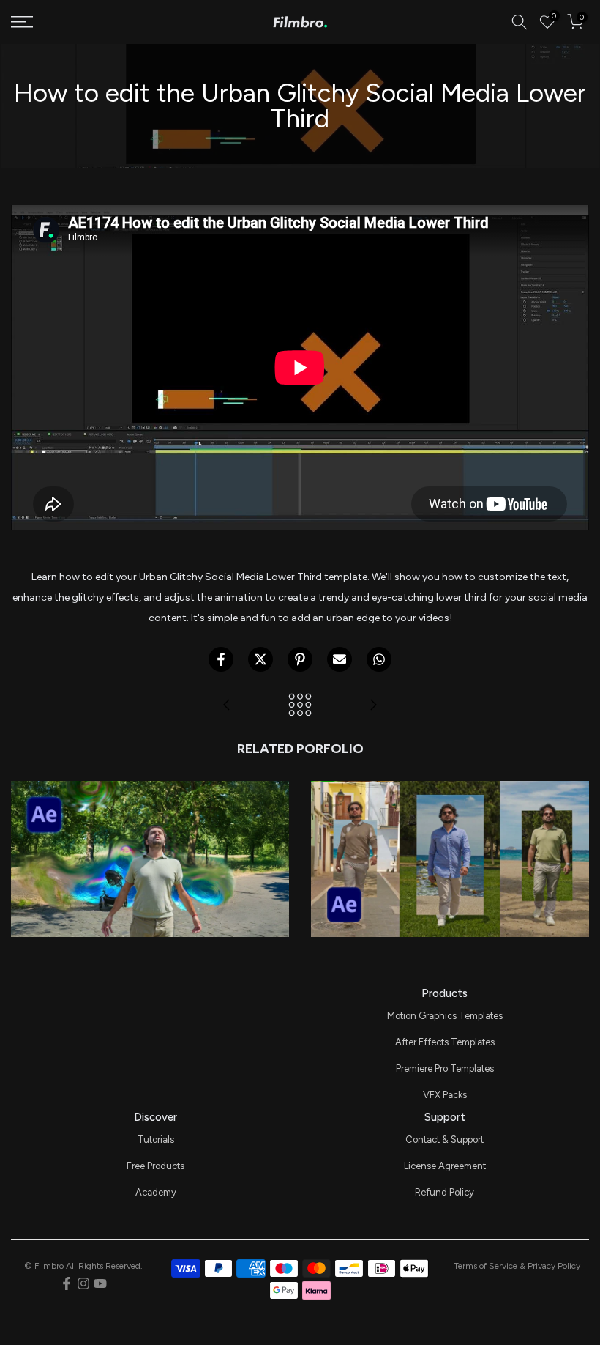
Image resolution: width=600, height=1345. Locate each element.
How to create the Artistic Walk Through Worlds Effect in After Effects (450, 803)
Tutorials (156, 1139)
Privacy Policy (554, 1266)
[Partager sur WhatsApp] (379, 659)
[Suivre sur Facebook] (66, 1283)
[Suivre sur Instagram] (83, 1283)
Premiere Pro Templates (445, 1068)
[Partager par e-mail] (339, 659)
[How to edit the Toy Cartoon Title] (226, 706)
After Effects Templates (445, 1042)
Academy (155, 1192)
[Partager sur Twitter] (260, 659)
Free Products (155, 1165)
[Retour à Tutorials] (300, 706)
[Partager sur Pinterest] (300, 659)
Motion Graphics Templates (445, 1015)
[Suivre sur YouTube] (100, 1283)
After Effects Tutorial (150, 838)
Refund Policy (444, 1192)
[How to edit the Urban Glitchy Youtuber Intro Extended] (373, 706)
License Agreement (445, 1165)
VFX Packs (445, 1094)
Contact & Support (444, 1139)
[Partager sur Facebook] (221, 659)
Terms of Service (485, 1266)
